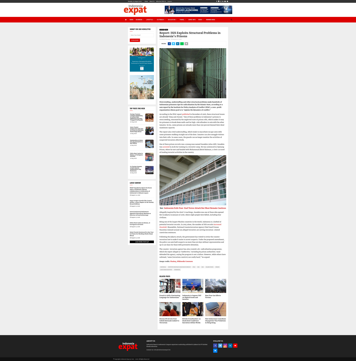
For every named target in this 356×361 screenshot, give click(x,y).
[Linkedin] (230, 346)
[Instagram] (225, 346)
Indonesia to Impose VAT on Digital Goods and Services (191, 297)
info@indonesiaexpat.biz (162, 350)
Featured (162, 29)
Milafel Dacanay (165, 39)
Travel (181, 19)
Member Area (210, 19)
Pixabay (173, 261)
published (186, 114)
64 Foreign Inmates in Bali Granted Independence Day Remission (136, 169)
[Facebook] (215, 346)
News (131, 19)
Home (146, 1)
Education (171, 19)
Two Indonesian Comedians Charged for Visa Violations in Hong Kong (215, 321)
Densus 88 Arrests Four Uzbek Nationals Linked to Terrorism (169, 321)
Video (200, 19)
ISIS (202, 267)
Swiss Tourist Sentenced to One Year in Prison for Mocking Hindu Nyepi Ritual (136, 129)
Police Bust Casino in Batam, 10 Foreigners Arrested (136, 155)
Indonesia (163, 267)
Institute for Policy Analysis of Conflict (179, 267)
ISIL (198, 267)
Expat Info (192, 19)
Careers (170, 1)
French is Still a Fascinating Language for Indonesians (169, 296)
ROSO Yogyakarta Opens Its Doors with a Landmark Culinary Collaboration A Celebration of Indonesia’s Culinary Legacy (141, 190)
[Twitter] (220, 346)
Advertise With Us (161, 1)
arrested (166, 147)
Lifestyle (149, 19)
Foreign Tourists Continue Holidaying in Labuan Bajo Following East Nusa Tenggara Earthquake (136, 117)
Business (139, 19)
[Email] (215, 351)
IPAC (194, 267)
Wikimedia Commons (185, 261)
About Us (152, 1)
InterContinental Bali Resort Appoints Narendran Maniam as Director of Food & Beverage (140, 213)
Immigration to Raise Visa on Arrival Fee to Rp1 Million (136, 142)
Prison (217, 267)
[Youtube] (235, 346)
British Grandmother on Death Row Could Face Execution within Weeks (191, 321)
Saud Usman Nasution (166, 269)
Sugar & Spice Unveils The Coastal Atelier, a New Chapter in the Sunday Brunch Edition (142, 202)
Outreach (160, 19)
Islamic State (209, 267)
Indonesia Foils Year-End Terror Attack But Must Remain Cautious (195, 208)
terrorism (177, 269)
